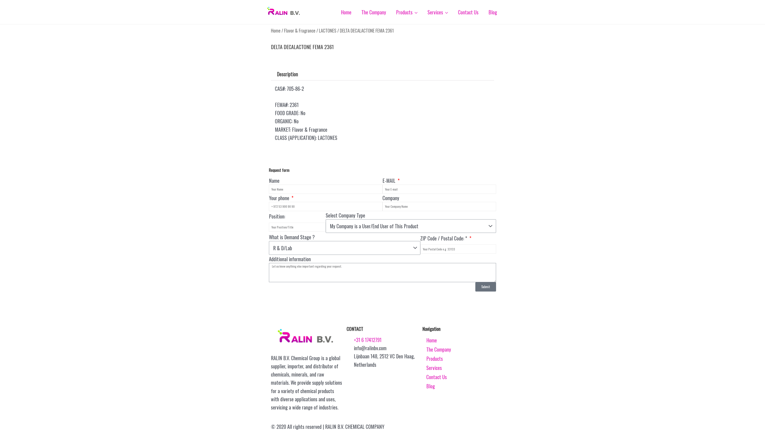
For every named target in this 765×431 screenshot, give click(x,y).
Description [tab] (287, 74)
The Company (438, 349)
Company (390, 198)
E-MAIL (389, 180)
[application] (415, 12)
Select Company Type (345, 215)
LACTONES (327, 30)
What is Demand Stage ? (292, 237)
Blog (430, 386)
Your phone (279, 198)
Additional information (290, 259)
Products (434, 358)
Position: (277, 216)
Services (434, 367)
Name (274, 180)
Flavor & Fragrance (299, 30)
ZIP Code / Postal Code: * (444, 238)
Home (275, 30)
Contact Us (436, 377)
